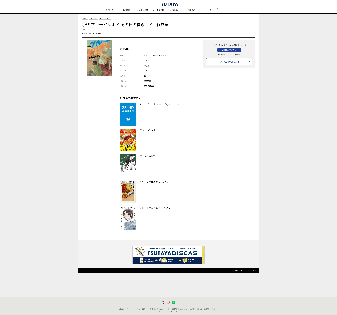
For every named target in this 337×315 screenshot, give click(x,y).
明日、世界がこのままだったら (155, 208)
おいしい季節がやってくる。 (154, 181)
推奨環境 (206, 309)
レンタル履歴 (142, 10)
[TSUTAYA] (168, 4)
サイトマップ (215, 309)
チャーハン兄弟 (148, 130)
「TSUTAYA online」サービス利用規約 (136, 309)
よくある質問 (158, 10)
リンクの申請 (183, 309)
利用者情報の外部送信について (157, 309)
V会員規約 (121, 309)
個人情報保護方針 (172, 309)
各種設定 (191, 10)
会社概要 (192, 309)
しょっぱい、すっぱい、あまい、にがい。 (161, 104)
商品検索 (126, 10)
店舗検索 (109, 10)
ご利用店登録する (229, 50)
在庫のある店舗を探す (229, 62)
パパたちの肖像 (148, 155)
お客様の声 (175, 10)
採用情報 (199, 309)
